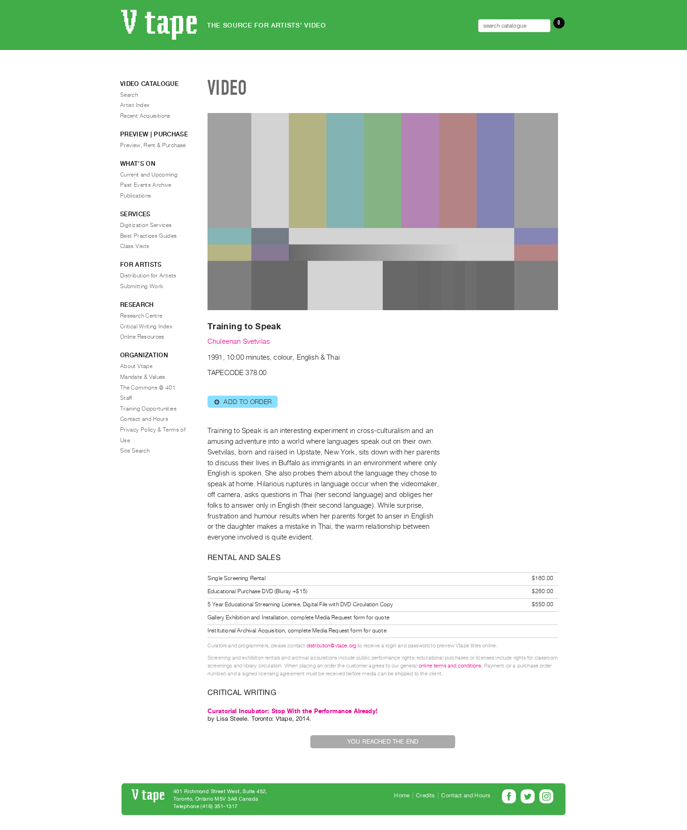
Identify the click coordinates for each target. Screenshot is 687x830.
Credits (425, 795)
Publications (135, 195)
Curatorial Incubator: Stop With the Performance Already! (293, 711)
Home (401, 795)
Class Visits (134, 246)
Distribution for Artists (148, 275)
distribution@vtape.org (332, 646)
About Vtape (136, 366)
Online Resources (142, 336)
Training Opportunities (148, 408)
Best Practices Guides (148, 236)
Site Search (135, 450)
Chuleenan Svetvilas (239, 341)
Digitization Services (146, 225)
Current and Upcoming (149, 174)
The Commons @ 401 (148, 387)
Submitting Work (141, 286)
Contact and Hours (144, 419)
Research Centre (141, 315)
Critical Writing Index (146, 326)
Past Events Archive (146, 185)
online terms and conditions (450, 666)
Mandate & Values (142, 377)
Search (129, 95)
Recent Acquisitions (145, 116)
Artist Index (135, 105)
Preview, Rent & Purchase (153, 145)
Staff (126, 398)
